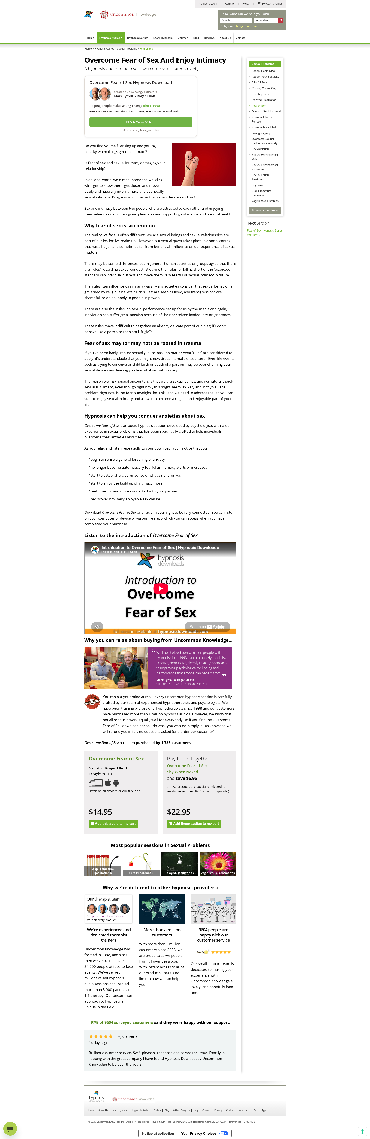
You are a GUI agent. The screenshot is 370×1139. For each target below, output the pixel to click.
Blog (196, 37)
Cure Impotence (261, 94)
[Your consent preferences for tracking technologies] (362, 1131)
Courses (183, 37)
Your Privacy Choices (199, 1133)
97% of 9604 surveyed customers (122, 1022)
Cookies (230, 1110)
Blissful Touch (260, 82)
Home (90, 37)
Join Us (240, 37)
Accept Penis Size (263, 71)
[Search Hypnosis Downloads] (280, 20)
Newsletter (244, 1110)
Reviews (209, 37)
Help (196, 1110)
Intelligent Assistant (246, 26)
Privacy (218, 1110)
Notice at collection (158, 1133)
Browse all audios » (265, 210)
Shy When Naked (182, 771)
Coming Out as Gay (264, 88)
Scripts (157, 1110)
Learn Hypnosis (163, 37)
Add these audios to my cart (196, 823)
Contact (206, 1110)
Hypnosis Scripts (137, 37)
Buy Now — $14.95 (140, 122)
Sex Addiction (260, 149)
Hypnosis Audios (109, 37)
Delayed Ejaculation (264, 99)
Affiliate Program (181, 1110)
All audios (262, 20)
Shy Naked (258, 185)
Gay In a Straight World (266, 111)
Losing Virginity (261, 133)
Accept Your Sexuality (265, 76)
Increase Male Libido (264, 127)
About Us (225, 37)
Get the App (260, 1110)
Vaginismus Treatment (265, 201)
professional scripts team (108, 916)
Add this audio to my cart (115, 823)
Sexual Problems (263, 63)
